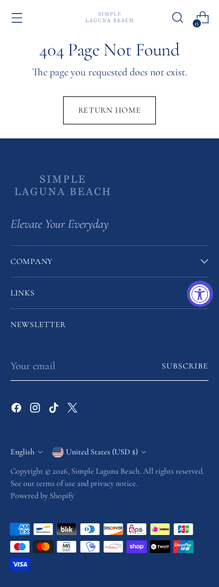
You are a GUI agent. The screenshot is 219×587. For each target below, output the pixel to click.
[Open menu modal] (17, 18)
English (22, 452)
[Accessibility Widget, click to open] (200, 293)
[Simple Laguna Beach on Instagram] (36, 410)
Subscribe (185, 366)
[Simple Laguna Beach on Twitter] (74, 410)
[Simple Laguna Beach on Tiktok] (55, 410)
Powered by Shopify (42, 496)
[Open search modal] (177, 18)
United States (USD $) (102, 452)
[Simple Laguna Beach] (110, 17)
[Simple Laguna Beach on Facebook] (18, 410)
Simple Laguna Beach (105, 471)
